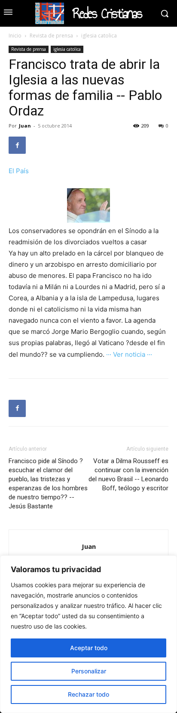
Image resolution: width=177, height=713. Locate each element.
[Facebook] (17, 145)
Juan (25, 125)
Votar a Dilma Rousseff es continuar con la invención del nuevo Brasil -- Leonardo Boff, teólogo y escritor (128, 474)
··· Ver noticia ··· (129, 354)
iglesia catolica (99, 35)
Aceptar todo (88, 647)
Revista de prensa (51, 35)
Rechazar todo (88, 694)
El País (19, 171)
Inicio (15, 35)
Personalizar (88, 671)
